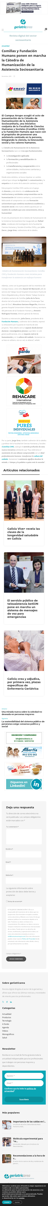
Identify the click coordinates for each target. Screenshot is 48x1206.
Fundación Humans (10, 321)
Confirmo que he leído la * (20, 1089)
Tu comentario (12, 827)
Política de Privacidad (28, 939)
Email (8, 862)
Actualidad (5, 46)
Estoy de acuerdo (15, 901)
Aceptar (6, 1202)
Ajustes (17, 1202)
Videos (5, 1031)
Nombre (9, 849)
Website (9, 875)
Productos (6, 1017)
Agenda (5, 1027)
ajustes (21, 1198)
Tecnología (6, 1020)
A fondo (5, 1024)
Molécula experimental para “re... (28, 1140)
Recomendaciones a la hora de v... (29, 1157)
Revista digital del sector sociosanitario (23, 38)
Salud (4, 1037)
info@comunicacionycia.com (16, 936)
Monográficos (8, 1034)
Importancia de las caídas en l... (29, 1121)
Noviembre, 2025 (6, 76)
